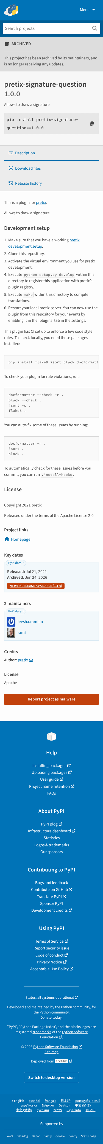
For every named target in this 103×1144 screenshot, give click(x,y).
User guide (49, 779)
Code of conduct (49, 955)
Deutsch (64, 1105)
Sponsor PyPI (51, 903)
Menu (85, 10)
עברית (58, 1110)
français (50, 1101)
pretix (41, 202)
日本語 (66, 1101)
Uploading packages (49, 772)
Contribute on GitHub (49, 890)
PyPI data (14, 563)
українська (29, 1105)
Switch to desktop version (51, 1078)
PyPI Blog (49, 824)
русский (43, 1110)
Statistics (52, 838)
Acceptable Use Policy (49, 969)
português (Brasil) (87, 1101)
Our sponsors (51, 852)
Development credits (49, 910)
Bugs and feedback (51, 883)
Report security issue (51, 948)
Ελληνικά (47, 1105)
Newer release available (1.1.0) (36, 586)
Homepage (20, 539)
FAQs (51, 793)
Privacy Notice (49, 962)
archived (49, 58)
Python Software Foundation (55, 1046)
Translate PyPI (49, 897)
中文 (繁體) (24, 1110)
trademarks (42, 1032)
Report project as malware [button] (52, 699)
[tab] (51, 153)
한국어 (91, 1110)
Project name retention (49, 786)
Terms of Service (49, 941)
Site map (51, 1052)
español (34, 1101)
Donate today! (51, 1017)
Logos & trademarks (51, 845)
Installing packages (49, 766)
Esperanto (74, 1110)
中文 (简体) (83, 1105)
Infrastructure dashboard (49, 831)
